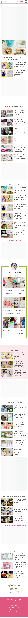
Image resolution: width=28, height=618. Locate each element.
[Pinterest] (11, 600)
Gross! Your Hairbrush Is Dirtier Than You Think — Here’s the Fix (20, 216)
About (14, 603)
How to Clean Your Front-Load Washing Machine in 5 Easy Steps (20, 130)
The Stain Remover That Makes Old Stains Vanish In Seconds (20, 73)
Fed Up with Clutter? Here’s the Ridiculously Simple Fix (14, 58)
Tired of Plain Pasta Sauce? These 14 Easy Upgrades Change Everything (20, 574)
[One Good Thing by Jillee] (5, 1)
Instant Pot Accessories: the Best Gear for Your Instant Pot (20, 510)
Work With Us (14, 607)
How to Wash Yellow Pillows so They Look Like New (20, 415)
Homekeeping (15, 585)
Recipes (16, 588)
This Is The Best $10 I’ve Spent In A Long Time (8, 332)
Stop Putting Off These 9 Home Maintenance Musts (20, 232)
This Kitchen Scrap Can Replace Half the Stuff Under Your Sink (20, 355)
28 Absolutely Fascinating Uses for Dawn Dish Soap (20, 407)
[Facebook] (8, 600)
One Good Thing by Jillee (15, 614)
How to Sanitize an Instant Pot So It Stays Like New (19, 518)
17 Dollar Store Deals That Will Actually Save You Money (20, 64)
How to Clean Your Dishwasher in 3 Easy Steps (19, 112)
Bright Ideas (12, 592)
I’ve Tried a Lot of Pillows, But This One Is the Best (19, 312)
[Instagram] (15, 600)
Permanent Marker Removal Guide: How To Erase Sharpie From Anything (20, 148)
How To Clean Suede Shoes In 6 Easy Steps (20, 138)
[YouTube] (20, 600)
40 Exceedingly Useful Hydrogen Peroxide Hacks (19, 424)
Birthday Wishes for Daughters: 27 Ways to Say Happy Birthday (20, 565)
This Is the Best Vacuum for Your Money (19, 292)
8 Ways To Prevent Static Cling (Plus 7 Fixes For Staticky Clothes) (19, 157)
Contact (14, 605)
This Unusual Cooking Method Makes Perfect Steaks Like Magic (19, 364)
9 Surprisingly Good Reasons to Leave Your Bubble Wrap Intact (20, 224)
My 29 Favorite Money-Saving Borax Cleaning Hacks (18, 451)
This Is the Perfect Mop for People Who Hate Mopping (19, 332)
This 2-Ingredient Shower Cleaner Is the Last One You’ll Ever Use (19, 556)
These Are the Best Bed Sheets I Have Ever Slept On (8, 292)
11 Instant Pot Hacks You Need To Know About (20, 500)
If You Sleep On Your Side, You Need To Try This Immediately (8, 312)
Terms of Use (14, 609)
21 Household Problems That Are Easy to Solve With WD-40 (19, 122)
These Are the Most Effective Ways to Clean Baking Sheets (20, 442)
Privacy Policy (14, 612)
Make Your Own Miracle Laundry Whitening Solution (20, 433)
